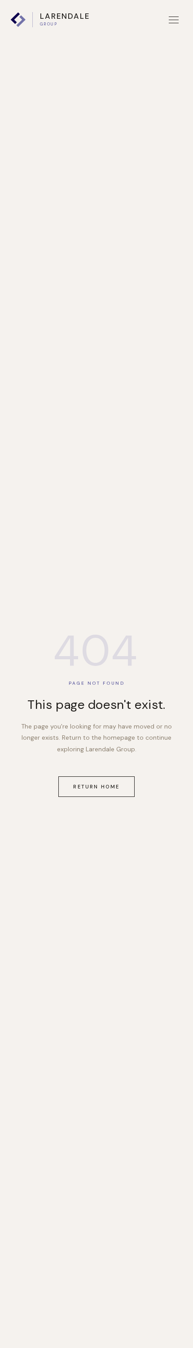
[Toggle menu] (173, 20)
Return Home (96, 787)
